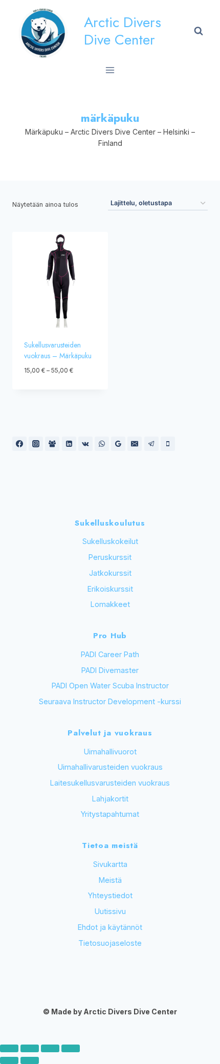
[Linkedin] (69, 444)
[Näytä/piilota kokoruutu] (29, 1048)
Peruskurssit (110, 557)
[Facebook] (19, 444)
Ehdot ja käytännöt (110, 927)
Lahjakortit (110, 798)
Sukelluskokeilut (110, 541)
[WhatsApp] (102, 444)
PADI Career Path (110, 654)
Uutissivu (110, 911)
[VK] (85, 444)
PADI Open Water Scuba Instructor (110, 685)
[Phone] (168, 444)
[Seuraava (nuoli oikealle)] (29, 1060)
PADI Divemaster (110, 670)
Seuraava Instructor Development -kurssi (110, 701)
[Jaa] (50, 1048)
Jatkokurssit (110, 573)
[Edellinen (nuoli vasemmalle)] (9, 1060)
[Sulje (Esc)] (70, 1048)
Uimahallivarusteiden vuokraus (110, 767)
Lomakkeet (110, 604)
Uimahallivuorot (110, 751)
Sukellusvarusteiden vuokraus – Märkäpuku (58, 350)
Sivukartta (110, 864)
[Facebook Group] (52, 444)
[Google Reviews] (118, 444)
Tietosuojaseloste (110, 943)
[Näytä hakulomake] (198, 31)
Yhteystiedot (110, 895)
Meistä (110, 880)
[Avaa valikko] (110, 70)
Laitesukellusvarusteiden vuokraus (110, 782)
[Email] (134, 444)
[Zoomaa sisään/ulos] (9, 1048)
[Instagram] (36, 444)
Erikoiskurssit (110, 588)
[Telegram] (151, 444)
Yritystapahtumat (110, 814)
